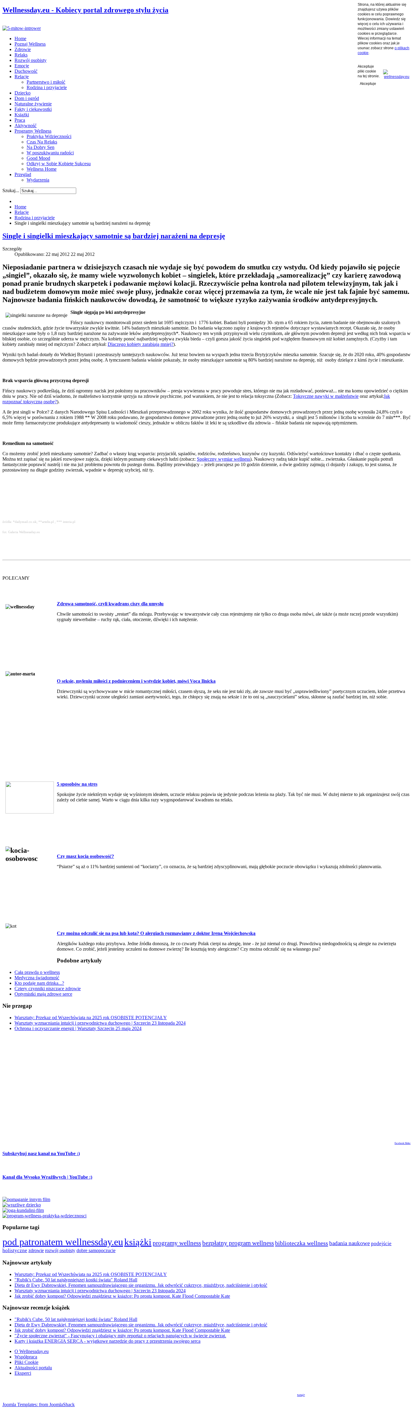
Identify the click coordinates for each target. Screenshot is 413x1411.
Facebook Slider (403, 1143)
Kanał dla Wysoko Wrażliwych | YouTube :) (47, 1177)
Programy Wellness (33, 131)
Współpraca (26, 1356)
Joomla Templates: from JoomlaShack (38, 1404)
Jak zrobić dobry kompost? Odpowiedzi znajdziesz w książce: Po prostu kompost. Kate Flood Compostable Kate (122, 1296)
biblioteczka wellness (301, 1243)
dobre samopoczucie (95, 1250)
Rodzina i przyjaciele (47, 87)
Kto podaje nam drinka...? (39, 983)
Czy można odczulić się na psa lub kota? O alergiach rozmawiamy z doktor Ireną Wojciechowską (156, 933)
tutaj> (301, 1395)
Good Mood (38, 158)
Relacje (22, 76)
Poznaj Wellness (30, 44)
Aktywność (26, 125)
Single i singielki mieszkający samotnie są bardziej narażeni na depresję (113, 236)
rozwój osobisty (60, 1250)
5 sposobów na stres (77, 784)
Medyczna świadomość (37, 977)
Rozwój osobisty (31, 60)
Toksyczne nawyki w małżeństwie (326, 396)
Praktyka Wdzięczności (49, 136)
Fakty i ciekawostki (33, 109)
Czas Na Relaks (42, 141)
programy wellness (177, 1242)
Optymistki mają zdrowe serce (43, 994)
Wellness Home (42, 169)
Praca (20, 120)
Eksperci (23, 1373)
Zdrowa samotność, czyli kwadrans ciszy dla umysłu (110, 603)
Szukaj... (10, 190)
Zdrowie (23, 49)
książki (137, 1242)
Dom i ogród (27, 98)
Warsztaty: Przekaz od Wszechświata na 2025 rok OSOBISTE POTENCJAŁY (91, 1017)
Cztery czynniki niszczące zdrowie (48, 988)
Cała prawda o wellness (37, 972)
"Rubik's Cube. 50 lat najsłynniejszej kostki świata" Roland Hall (76, 1279)
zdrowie (36, 1250)
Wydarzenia (38, 179)
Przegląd (23, 174)
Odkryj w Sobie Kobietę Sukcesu (59, 163)
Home (20, 38)
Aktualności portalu (33, 1367)
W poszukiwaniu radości (50, 152)
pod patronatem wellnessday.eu (62, 1241)
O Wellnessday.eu (32, 1351)
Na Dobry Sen (40, 147)
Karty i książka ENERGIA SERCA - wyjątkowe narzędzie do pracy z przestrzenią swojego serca (107, 1341)
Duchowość (26, 71)
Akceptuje (368, 84)
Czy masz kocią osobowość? (85, 856)
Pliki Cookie (26, 1362)
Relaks (21, 54)
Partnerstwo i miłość (46, 82)
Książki (22, 114)
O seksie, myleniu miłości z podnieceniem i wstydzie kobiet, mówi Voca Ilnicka (136, 681)
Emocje (22, 65)
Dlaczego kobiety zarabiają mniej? (140, 344)
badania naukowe (349, 1243)
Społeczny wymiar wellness (223, 459)
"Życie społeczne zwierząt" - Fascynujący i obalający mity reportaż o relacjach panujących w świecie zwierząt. (120, 1335)
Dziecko (23, 92)
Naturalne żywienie (33, 103)
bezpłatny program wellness (238, 1243)
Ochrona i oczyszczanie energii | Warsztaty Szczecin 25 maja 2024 (78, 1028)
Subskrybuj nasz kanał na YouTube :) (41, 1153)
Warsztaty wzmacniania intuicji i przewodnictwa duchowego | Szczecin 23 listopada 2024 (100, 1023)
